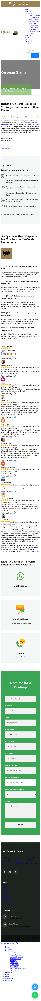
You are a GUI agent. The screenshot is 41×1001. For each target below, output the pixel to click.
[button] (20, 267)
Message (7, 801)
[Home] (9, 35)
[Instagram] (10, 872)
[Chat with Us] (20, 576)
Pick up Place (9, 753)
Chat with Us (20, 585)
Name (7, 694)
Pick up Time (9, 741)
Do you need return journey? (14, 789)
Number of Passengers (12, 777)
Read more (34, 551)
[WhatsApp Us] (35, 995)
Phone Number (10, 706)
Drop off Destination (11, 765)
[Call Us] (35, 986)
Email (7, 718)
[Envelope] (15, 872)
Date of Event (9, 729)
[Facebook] (5, 872)
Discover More (6, 148)
